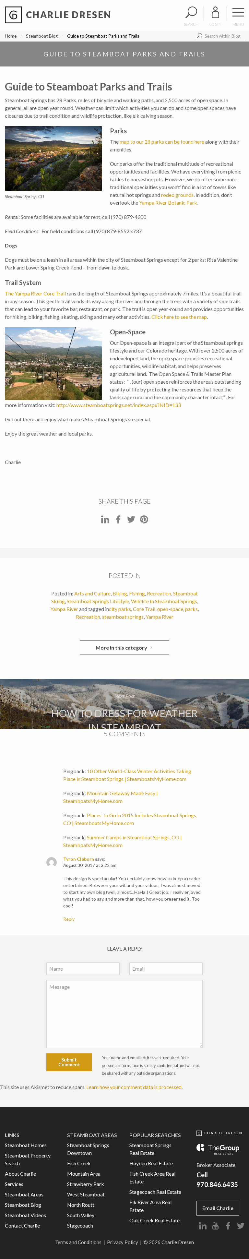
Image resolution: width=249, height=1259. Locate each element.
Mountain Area (84, 1173)
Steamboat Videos (25, 1215)
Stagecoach (80, 1225)
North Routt (80, 1205)
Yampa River (64, 609)
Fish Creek (79, 1163)
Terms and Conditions (78, 1242)
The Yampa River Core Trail (35, 293)
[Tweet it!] (131, 521)
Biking (120, 593)
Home (11, 36)
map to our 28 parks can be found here (162, 141)
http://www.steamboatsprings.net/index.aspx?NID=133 (118, 405)
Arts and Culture (92, 593)
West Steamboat (86, 1194)
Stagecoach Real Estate (155, 1192)
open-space (170, 609)
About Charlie (20, 1173)
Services (14, 1184)
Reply (69, 919)
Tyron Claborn (78, 859)
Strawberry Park (85, 1184)
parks (191, 609)
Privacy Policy (122, 1242)
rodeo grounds (177, 195)
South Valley (80, 1215)
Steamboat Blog (42, 36)
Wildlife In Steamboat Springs (164, 601)
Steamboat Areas (24, 1194)
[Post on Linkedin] (105, 521)
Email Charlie (217, 1208)
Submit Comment (69, 1062)
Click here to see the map (179, 317)
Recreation (159, 593)
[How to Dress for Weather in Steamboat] (124, 704)
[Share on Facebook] (118, 521)
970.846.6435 (217, 1184)
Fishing (137, 593)
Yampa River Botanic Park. (168, 202)
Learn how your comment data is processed (134, 1087)
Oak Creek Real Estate (154, 1220)
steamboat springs (123, 617)
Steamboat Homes (26, 1145)
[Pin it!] (144, 521)
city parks (120, 609)
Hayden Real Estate (151, 1163)
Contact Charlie (22, 1225)
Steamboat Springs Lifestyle (98, 601)
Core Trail (144, 609)
